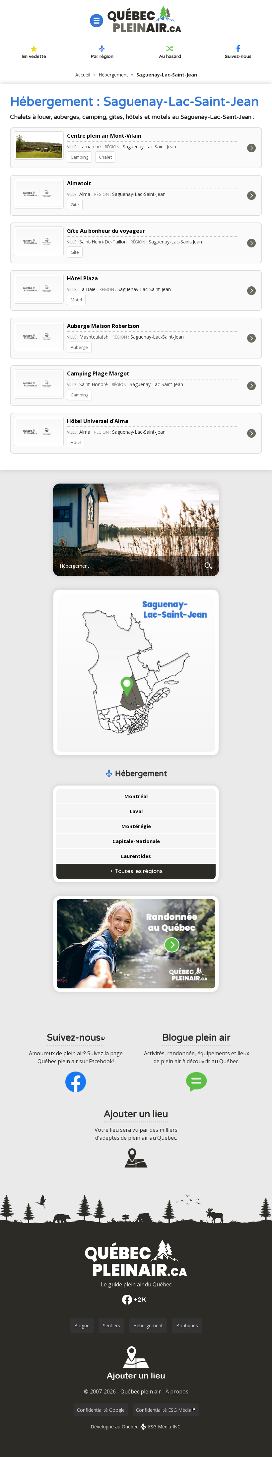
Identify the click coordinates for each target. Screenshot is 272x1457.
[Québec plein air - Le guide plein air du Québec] (144, 19)
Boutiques (187, 1325)
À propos (177, 1391)
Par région (102, 56)
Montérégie (136, 826)
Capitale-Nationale (136, 841)
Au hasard (170, 56)
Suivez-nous (238, 56)
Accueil (82, 75)
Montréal (136, 796)
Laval (136, 811)
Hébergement (113, 75)
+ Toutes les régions (136, 871)
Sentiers (111, 1325)
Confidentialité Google (101, 1410)
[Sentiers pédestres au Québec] (136, 943)
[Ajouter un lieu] (136, 1382)
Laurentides (136, 856)
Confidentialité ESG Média (163, 1410)
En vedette (34, 56)
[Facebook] (136, 1300)
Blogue (82, 1325)
